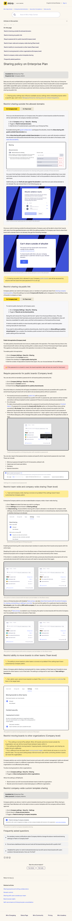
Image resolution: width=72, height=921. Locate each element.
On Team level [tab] (27, 109)
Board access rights (9, 899)
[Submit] (14, 15)
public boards (44, 278)
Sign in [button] (65, 3)
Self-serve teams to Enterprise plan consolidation (18, 902)
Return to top (8, 878)
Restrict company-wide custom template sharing (18, 55)
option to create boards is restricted (52, 679)
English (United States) (53, 3)
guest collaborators (26, 130)
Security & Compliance (36, 9)
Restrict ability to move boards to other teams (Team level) (21, 47)
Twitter (7, 857)
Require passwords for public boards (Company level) (20, 39)
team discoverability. (12, 139)
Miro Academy (61, 915)
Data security (47, 9)
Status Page (24, 915)
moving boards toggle (36, 750)
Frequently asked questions (12, 59)
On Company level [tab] (11, 109)
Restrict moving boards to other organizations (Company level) (22, 51)
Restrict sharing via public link (13, 35)
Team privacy (31, 601)
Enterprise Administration (21, 9)
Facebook (5, 857)
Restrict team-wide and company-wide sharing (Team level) (21, 43)
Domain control (8, 892)
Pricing (50, 915)
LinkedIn (10, 857)
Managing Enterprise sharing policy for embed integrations (40, 98)
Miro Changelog (11, 915)
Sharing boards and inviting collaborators (16, 889)
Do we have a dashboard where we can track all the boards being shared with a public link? (34, 844)
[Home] (13, 3)
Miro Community (38, 915)
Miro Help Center (8, 9)
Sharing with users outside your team (15, 895)
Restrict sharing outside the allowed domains (17, 31)
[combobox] (36, 14)
